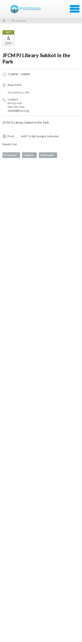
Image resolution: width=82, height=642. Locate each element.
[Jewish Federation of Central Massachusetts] (26, 10)
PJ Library (10, 155)
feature (29, 155)
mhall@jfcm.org (18, 111)
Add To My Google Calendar (40, 136)
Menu (74, 9)
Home (4, 20)
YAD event (47, 155)
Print (10, 136)
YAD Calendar (18, 20)
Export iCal (10, 144)
